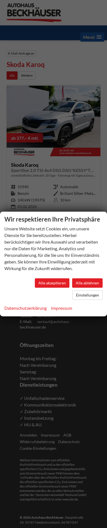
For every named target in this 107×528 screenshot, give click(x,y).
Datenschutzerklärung (25, 308)
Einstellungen (87, 295)
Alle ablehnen (87, 283)
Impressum (61, 308)
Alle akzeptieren (52, 283)
